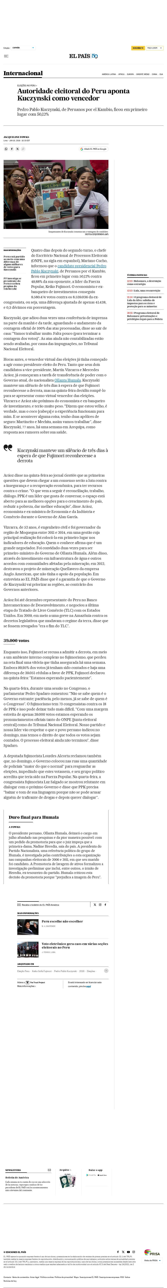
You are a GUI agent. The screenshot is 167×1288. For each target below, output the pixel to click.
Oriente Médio (142, 74)
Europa (130, 74)
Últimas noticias (137, 275)
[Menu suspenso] (6, 56)
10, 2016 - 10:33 (19, 141)
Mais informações (25, 986)
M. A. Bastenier (48, 926)
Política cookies (47, 1277)
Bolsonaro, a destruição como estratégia (144, 283)
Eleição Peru (23, 971)
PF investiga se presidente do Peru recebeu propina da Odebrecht (12, 283)
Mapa (76, 1277)
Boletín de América (17, 1178)
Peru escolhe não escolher (62, 921)
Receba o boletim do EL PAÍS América (40, 905)
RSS (122, 1277)
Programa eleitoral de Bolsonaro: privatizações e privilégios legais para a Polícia (145, 316)
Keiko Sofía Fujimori (42, 971)
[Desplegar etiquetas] (106, 971)
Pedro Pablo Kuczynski (65, 971)
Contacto (7, 1277)
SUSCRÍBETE (138, 48)
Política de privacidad (64, 1277)
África (121, 74)
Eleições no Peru (26, 86)
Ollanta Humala (67, 380)
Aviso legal (34, 1277)
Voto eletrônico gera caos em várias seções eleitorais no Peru (75, 946)
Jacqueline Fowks (16, 137)
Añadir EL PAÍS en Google (95, 149)
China (154, 74)
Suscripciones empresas (109, 1277)
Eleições (91, 971)
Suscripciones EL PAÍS (89, 1277)
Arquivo (64, 1170)
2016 (81, 971)
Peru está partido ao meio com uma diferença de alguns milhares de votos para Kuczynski (14, 263)
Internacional (23, 73)
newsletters (13, 1170)
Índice (127, 1277)
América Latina (109, 74)
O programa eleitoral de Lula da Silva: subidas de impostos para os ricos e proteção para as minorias (144, 302)
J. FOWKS (46, 952)
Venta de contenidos (20, 1277)
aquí (88, 986)
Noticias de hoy (10, 1281)
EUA (161, 74)
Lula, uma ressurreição (147, 290)
